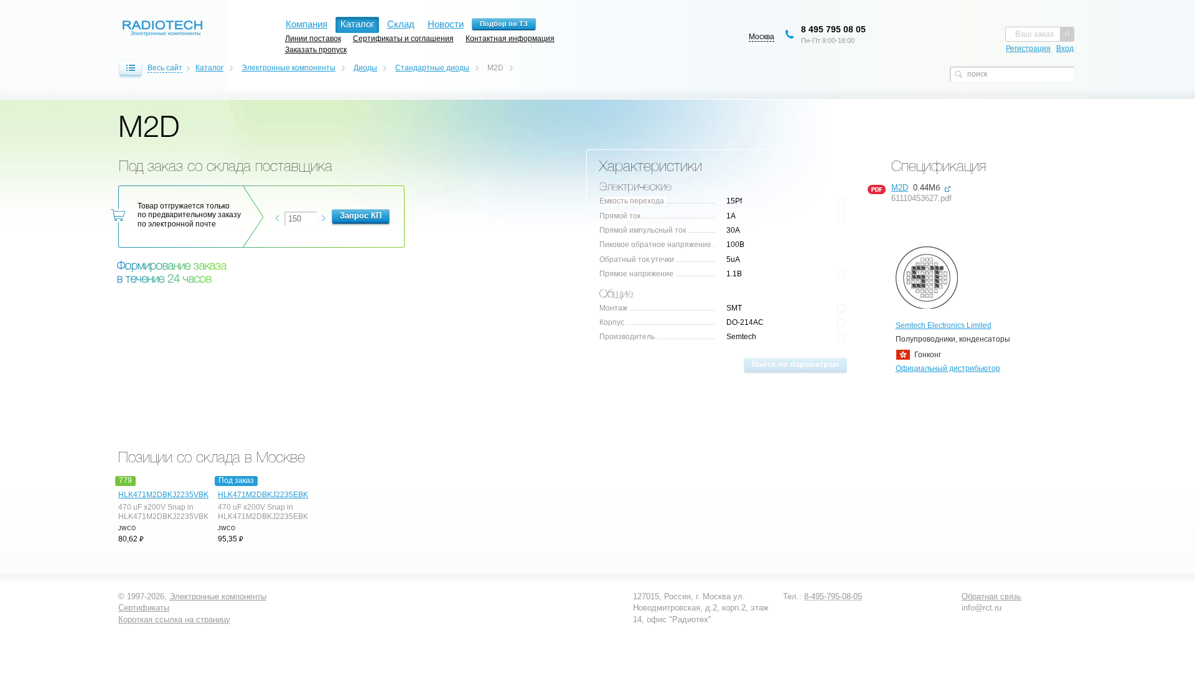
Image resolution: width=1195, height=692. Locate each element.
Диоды (365, 67)
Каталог (209, 67)
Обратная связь (991, 596)
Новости (446, 24)
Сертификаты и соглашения (403, 38)
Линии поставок (313, 38)
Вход (1065, 48)
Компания (306, 24)
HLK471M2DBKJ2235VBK (161, 494)
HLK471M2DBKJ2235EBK (261, 494)
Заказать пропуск (316, 49)
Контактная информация (510, 38)
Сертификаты (143, 607)
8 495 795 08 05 (833, 29)
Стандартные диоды (432, 67)
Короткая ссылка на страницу (174, 619)
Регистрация (1028, 48)
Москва (761, 36)
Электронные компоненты (288, 67)
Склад (401, 24)
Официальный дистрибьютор (948, 368)
